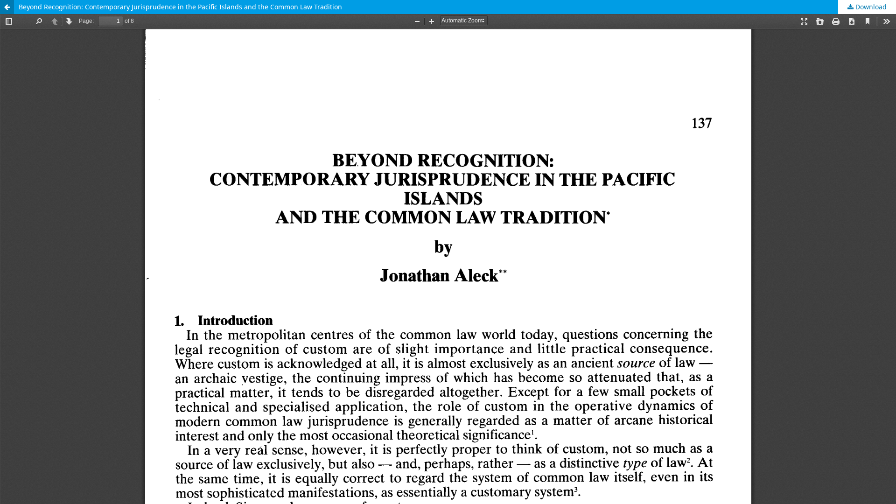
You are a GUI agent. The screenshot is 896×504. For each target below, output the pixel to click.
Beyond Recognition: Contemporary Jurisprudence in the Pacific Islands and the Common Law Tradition (180, 6)
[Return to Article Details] (7, 7)
